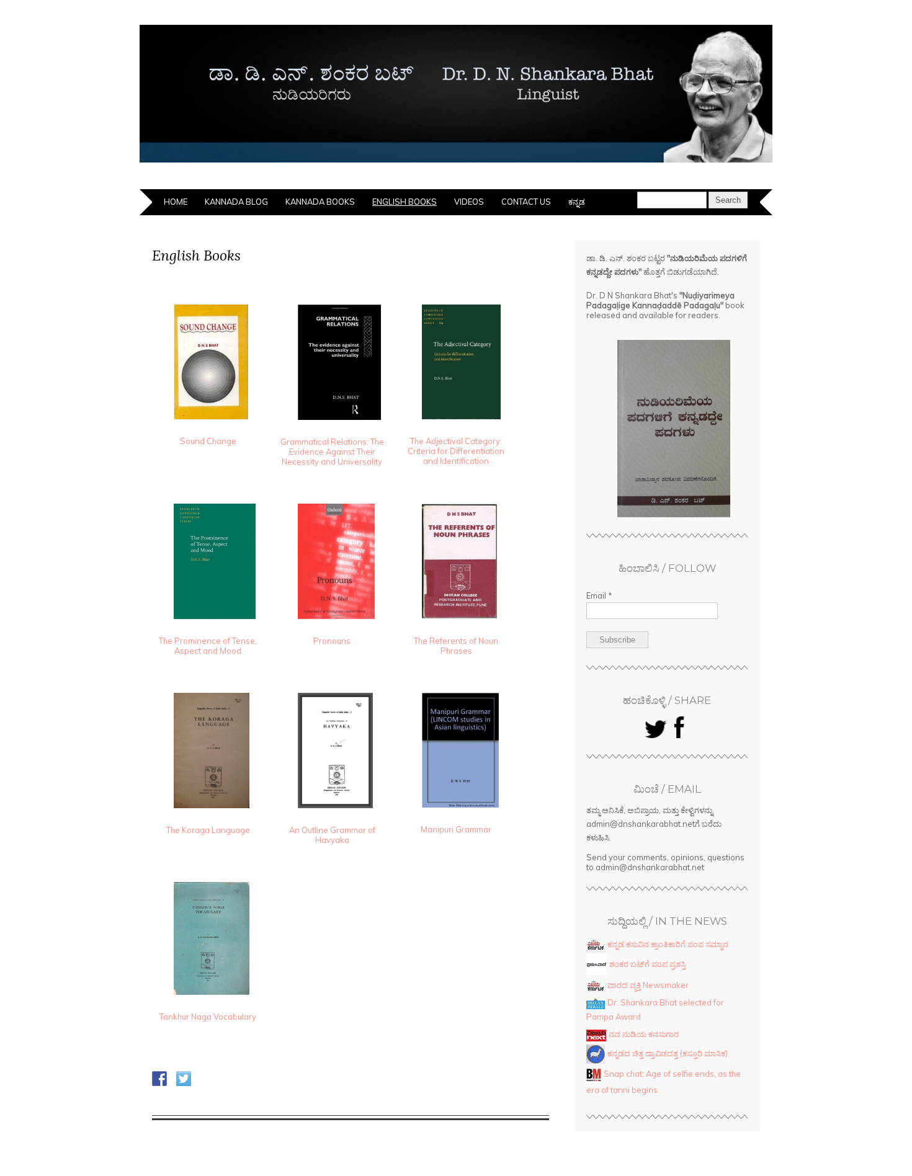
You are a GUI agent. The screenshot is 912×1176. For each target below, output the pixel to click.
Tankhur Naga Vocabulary (207, 1017)
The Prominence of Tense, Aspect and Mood (208, 646)
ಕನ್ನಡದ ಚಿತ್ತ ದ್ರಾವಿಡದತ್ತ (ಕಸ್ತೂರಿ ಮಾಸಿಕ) (667, 1053)
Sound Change (208, 441)
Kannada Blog (236, 202)
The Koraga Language (208, 830)
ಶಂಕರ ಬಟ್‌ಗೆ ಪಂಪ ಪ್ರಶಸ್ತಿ (647, 964)
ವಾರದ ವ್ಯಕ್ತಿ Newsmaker (648, 985)
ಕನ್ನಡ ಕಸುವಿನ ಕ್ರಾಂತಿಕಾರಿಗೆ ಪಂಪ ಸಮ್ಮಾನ (667, 944)
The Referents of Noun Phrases (456, 646)
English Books (404, 202)
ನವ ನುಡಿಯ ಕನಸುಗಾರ (644, 1034)
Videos (469, 202)
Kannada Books (320, 202)
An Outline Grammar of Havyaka (332, 835)
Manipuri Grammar (456, 829)
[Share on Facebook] (159, 1078)
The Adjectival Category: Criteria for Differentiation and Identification (456, 451)
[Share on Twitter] (183, 1078)
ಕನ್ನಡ (576, 202)
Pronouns (332, 641)
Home (175, 202)
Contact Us (526, 202)
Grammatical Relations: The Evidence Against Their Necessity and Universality (332, 451)
